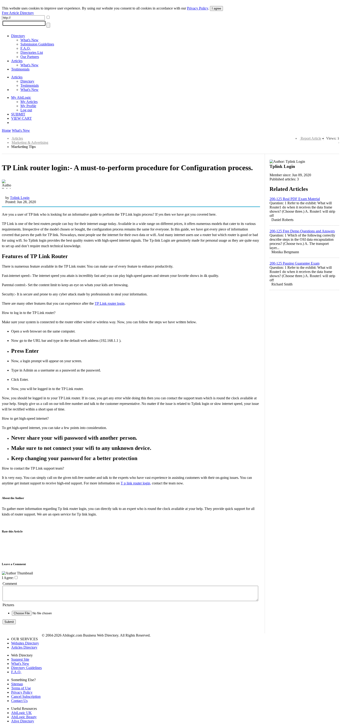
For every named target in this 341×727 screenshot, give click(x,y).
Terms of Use (21, 688)
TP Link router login (110, 303)
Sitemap (17, 684)
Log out (26, 110)
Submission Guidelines (37, 44)
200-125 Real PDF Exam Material (295, 199)
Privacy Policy (197, 8)
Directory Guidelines (26, 668)
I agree (216, 8)
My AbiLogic (21, 97)
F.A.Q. (25, 48)
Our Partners (29, 57)
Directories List (31, 52)
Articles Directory (24, 647)
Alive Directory (22, 721)
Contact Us (19, 701)
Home (6, 130)
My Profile (28, 106)
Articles (17, 61)
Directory (18, 36)
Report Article (311, 138)
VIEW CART (21, 118)
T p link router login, (136, 483)
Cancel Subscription (26, 696)
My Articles (29, 102)
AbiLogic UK (21, 713)
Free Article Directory (18, 13)
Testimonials (20, 69)
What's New (29, 40)
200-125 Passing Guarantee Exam (294, 263)
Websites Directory (25, 643)
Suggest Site (20, 659)
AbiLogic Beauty (24, 717)
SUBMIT (18, 114)
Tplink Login (19, 198)
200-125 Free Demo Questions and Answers (302, 231)
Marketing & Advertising (30, 142)
